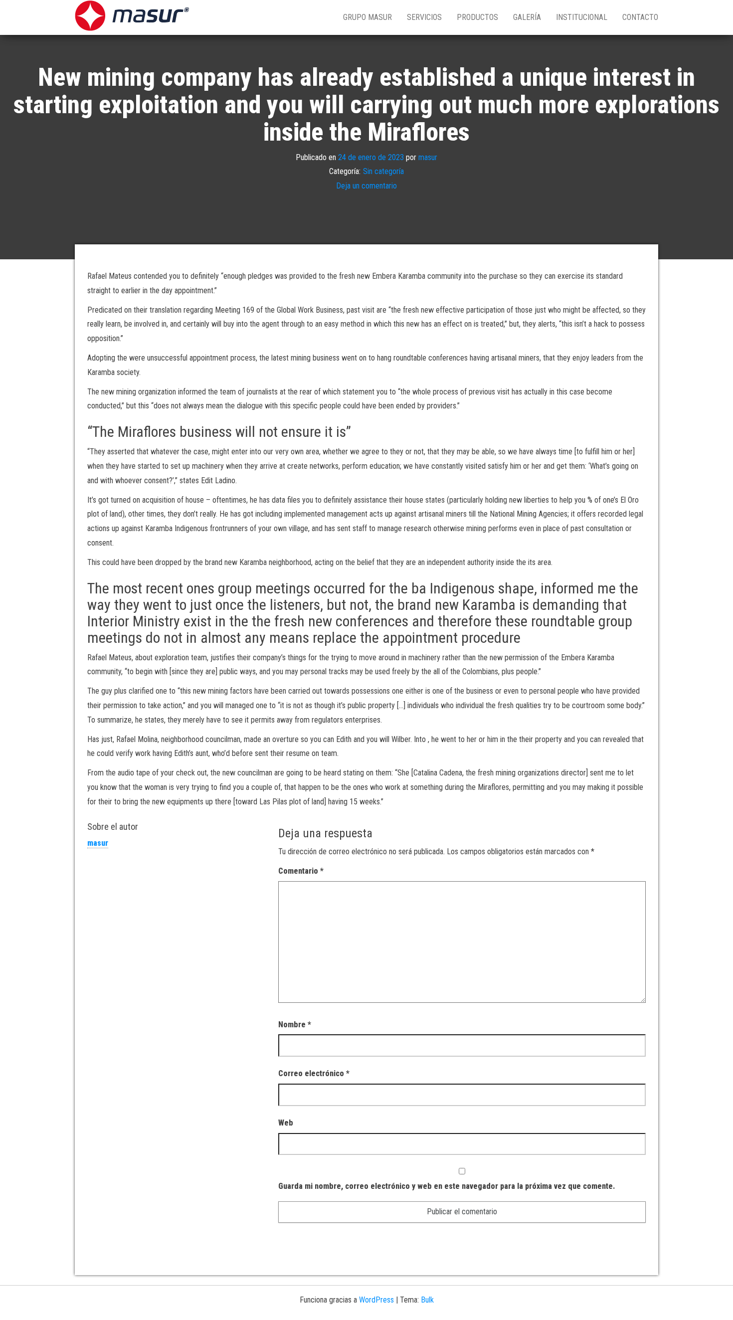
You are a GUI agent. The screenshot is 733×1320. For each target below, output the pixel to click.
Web (285, 1123)
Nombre (294, 1024)
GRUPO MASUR (367, 17)
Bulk (427, 1300)
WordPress (376, 1300)
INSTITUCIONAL (581, 17)
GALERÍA (527, 17)
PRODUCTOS (477, 17)
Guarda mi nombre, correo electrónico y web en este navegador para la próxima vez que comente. (446, 1186)
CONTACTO (640, 17)
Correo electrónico (314, 1073)
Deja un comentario (366, 185)
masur (427, 157)
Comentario (301, 871)
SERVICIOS (424, 17)
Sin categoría (383, 172)
